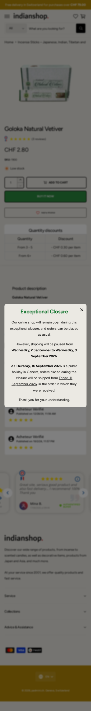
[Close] (81, 309)
